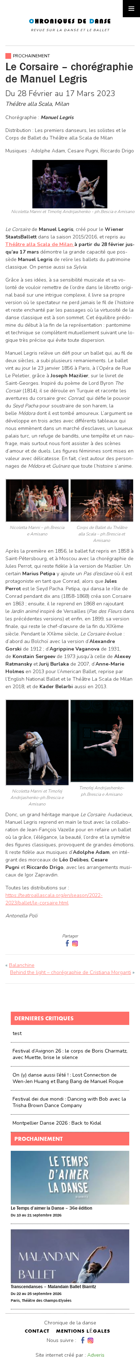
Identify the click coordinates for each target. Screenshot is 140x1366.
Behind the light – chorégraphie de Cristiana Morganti (70, 972)
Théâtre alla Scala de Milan (39, 244)
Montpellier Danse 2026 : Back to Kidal (57, 1123)
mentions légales (83, 1331)
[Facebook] (82, 1340)
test (17, 1033)
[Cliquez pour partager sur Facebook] (66, 943)
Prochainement (31, 56)
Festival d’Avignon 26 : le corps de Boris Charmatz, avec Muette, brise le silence (70, 1054)
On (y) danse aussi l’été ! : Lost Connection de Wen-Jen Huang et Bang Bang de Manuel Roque (68, 1078)
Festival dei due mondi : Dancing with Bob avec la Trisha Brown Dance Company (69, 1102)
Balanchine (21, 965)
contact (37, 1331)
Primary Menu (131, 8)
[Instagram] (75, 943)
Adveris (95, 1355)
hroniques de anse (70, 25)
